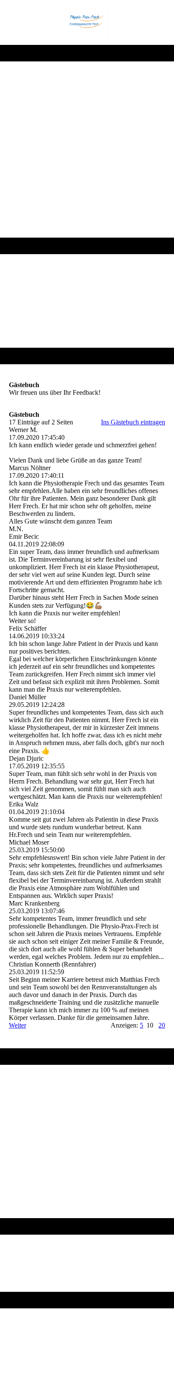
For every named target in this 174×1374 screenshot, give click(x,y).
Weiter (17, 1025)
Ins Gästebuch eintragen (133, 422)
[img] (87, 22)
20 (161, 1025)
